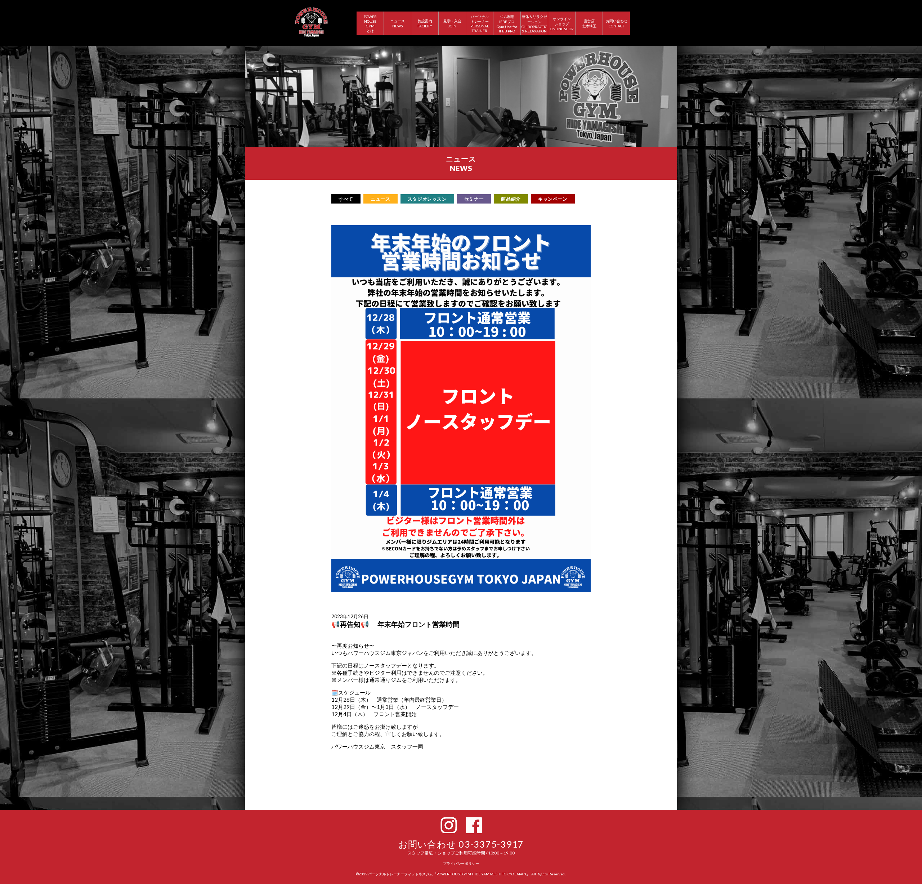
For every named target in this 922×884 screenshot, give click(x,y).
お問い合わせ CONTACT (616, 23)
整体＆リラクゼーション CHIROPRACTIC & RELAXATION (534, 23)
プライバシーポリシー (461, 863)
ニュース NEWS (397, 23)
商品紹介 (511, 199)
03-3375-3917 (491, 844)
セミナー (474, 199)
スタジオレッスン (427, 199)
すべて (346, 199)
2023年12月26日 (349, 616)
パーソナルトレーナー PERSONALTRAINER (479, 23)
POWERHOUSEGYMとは (370, 23)
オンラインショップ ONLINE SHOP (561, 24)
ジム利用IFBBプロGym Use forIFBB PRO (507, 23)
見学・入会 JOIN (452, 23)
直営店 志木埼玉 (589, 23)
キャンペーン (553, 199)
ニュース (380, 199)
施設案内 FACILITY (424, 23)
